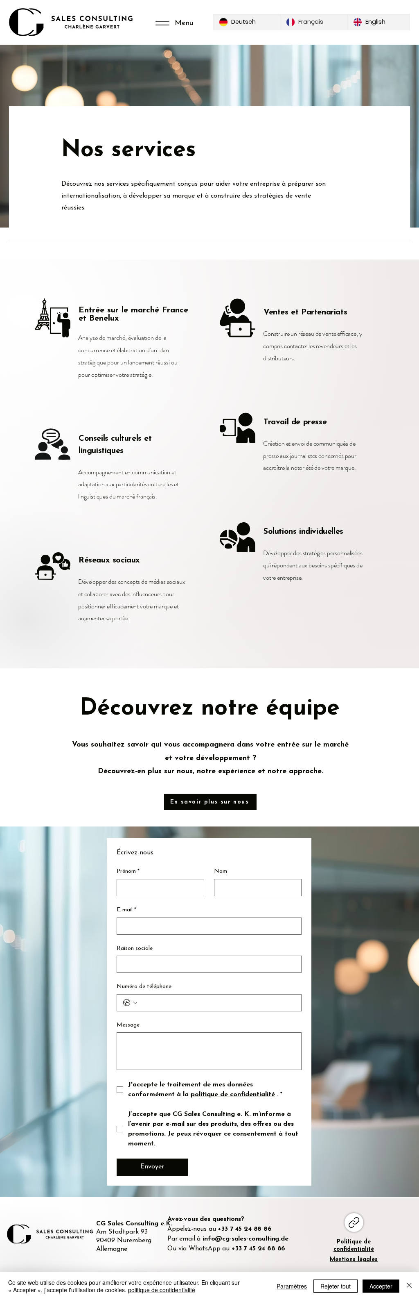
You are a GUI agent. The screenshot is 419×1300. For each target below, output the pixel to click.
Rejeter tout (335, 1286)
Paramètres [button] (292, 1286)
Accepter (380, 1286)
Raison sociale (135, 948)
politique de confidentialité (161, 1290)
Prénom (128, 871)
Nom (220, 871)
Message (128, 1025)
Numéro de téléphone (144, 987)
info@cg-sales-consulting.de (245, 1239)
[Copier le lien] (354, 1222)
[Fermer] (409, 1286)
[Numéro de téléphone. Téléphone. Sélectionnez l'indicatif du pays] (130, 1003)
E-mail (126, 910)
